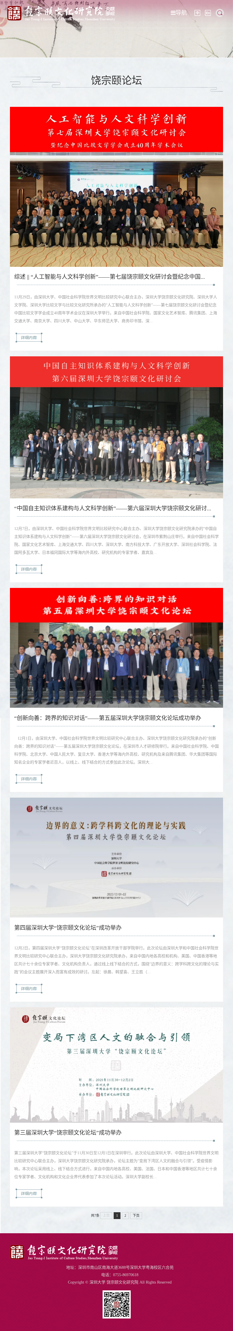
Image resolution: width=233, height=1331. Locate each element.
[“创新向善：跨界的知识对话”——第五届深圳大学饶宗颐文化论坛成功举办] (116, 706)
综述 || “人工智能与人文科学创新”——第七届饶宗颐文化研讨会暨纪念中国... (109, 277)
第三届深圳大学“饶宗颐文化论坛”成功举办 (68, 1133)
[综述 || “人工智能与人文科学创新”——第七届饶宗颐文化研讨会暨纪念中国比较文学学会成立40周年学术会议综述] (116, 265)
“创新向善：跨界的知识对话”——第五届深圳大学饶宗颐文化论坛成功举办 (107, 718)
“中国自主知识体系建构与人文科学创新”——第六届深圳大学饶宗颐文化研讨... (112, 508)
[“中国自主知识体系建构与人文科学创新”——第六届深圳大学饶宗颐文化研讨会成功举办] (116, 496)
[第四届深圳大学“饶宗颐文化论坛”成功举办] (116, 916)
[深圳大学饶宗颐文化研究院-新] (61, 19)
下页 (136, 1216)
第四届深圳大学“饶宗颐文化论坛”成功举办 (68, 928)
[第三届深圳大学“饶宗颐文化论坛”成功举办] (116, 1121)
